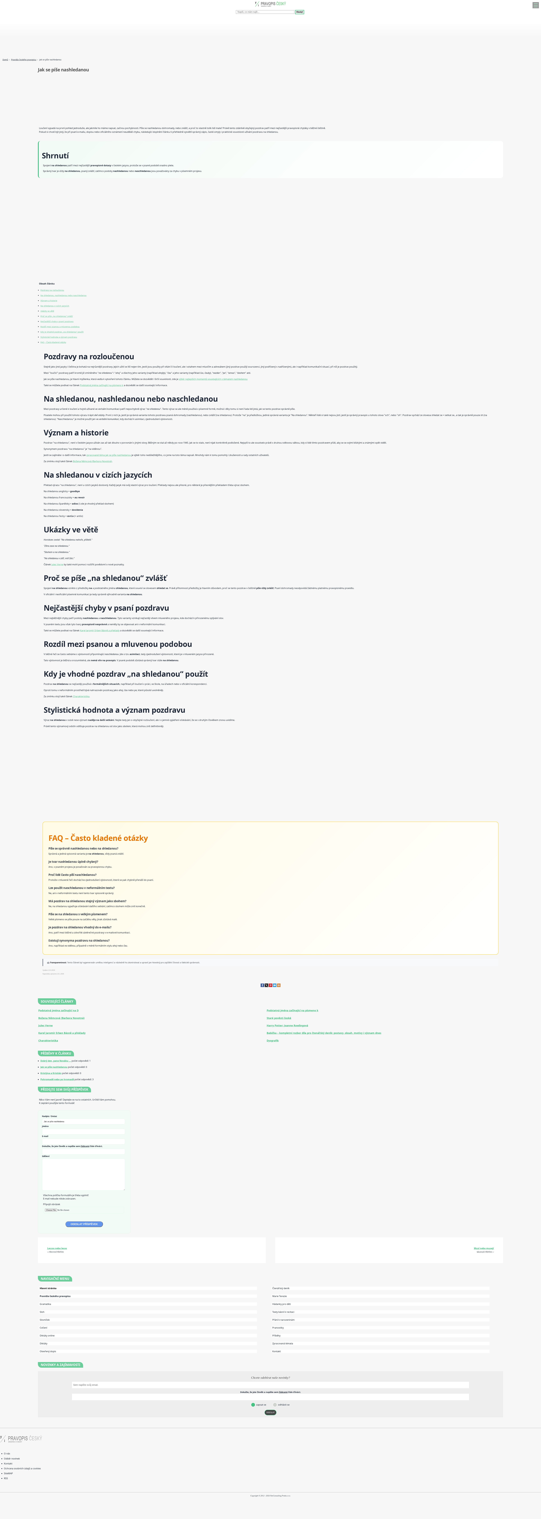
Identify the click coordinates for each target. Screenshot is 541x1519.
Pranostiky (278, 1327)
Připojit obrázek (51, 1204)
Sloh (42, 1311)
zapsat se (261, 1404)
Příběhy (276, 1335)
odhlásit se (283, 1404)
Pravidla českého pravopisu (23, 59)
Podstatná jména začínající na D (58, 1010)
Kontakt (276, 1351)
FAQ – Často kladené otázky (53, 342)
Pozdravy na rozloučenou (52, 290)
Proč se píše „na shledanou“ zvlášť (56, 316)
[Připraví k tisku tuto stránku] (279, 986)
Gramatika (45, 1304)
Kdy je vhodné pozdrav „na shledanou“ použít (62, 332)
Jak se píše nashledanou (53, 1067)
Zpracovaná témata (282, 1343)
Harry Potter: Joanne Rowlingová (287, 1025)
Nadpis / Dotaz (49, 1116)
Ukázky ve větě (47, 311)
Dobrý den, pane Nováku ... (55, 1060)
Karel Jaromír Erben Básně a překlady (100, 630)
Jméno (45, 1126)
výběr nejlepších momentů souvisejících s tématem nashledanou (213, 379)
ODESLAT (270, 1412)
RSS (6, 1478)
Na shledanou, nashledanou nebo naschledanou (63, 295)
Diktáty (43, 1343)
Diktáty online (47, 1335)
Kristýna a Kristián (51, 1073)
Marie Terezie (279, 1296)
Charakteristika (81, 696)
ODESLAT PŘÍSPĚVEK (84, 1224)
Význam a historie (48, 300)
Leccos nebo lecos (57, 1248)
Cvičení (43, 1327)
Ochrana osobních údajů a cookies (22, 1468)
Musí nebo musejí (484, 1248)
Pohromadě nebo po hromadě (57, 1079)
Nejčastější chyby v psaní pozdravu (57, 321)
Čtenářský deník (281, 1288)
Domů (5, 59)
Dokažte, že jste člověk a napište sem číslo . (72, 1146)
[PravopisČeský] (270, 7)
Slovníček (45, 1319)
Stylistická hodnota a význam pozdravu (58, 337)
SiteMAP (8, 1473)
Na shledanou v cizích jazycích (54, 305)
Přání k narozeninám (283, 1319)
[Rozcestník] (536, 5)
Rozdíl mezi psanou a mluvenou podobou (60, 326)
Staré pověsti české (279, 1018)
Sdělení (45, 1156)
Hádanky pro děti (281, 1304)
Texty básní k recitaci (283, 1311)
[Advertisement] (84, 36)
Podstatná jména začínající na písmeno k (101, 385)
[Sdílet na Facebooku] (262, 986)
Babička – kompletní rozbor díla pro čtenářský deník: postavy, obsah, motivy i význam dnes (324, 1033)
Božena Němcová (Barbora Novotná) (92, 461)
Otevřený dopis (48, 1351)
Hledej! (299, 12)
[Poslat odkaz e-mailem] (274, 986)
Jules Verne (57, 564)
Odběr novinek (12, 1458)
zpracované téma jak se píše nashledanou (108, 455)
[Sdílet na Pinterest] (270, 986)
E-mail (45, 1136)
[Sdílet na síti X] (266, 986)
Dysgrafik (273, 1040)
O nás (7, 1453)
